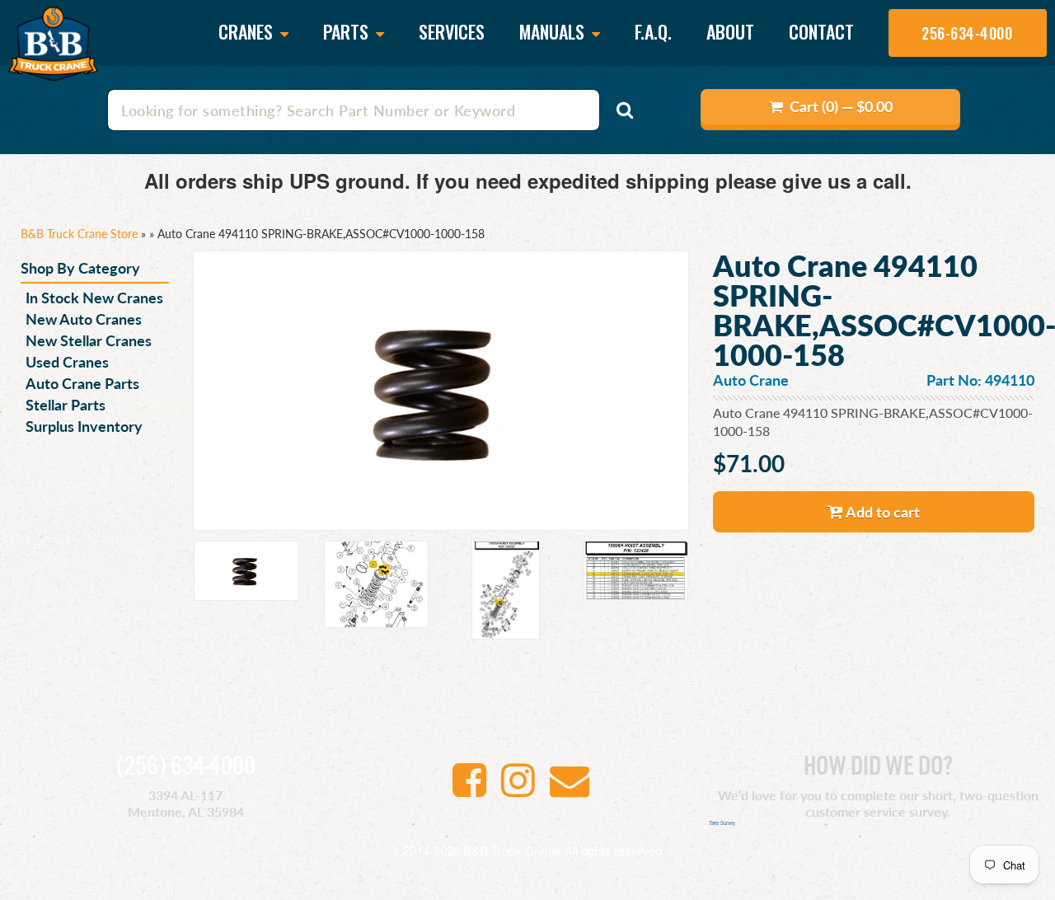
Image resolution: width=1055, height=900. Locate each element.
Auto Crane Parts (82, 383)
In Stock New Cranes (94, 297)
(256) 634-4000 (186, 767)
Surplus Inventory (84, 425)
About (730, 31)
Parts (348, 33)
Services (452, 31)
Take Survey (722, 823)
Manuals (553, 33)
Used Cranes (67, 361)
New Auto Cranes (84, 318)
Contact (821, 31)
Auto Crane (751, 379)
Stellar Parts (66, 404)
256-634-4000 (966, 33)
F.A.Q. (653, 31)
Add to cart (881, 511)
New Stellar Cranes (89, 340)
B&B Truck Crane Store (79, 233)
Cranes (247, 33)
